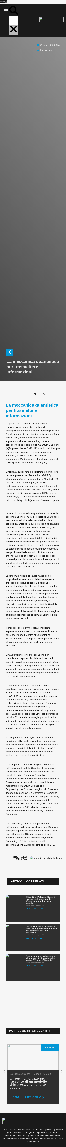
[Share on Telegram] (35, 393)
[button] (5, 9)
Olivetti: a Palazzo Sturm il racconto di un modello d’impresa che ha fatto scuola (41, 900)
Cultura (49, 1047)
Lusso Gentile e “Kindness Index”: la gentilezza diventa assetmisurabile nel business (42, 929)
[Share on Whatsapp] (44, 393)
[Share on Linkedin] (26, 393)
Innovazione (46, 50)
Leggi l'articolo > (36, 908)
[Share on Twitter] (17, 393)
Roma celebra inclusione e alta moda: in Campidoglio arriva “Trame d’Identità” (41, 958)
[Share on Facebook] (8, 393)
